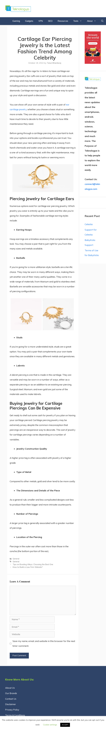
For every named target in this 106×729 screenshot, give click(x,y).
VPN (40, 21)
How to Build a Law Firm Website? (28, 567)
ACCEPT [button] (65, 725)
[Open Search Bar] (102, 21)
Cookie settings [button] (50, 724)
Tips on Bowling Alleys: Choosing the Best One (33, 564)
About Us (10, 687)
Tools (75, 21)
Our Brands (11, 693)
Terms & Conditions (15, 715)
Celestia (89, 224)
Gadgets (29, 21)
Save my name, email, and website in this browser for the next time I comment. (44, 643)
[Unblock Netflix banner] (93, 63)
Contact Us (10, 698)
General (16, 558)
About (90, 21)
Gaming (16, 21)
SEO (50, 21)
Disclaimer (10, 704)
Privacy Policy (12, 709)
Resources (63, 21)
